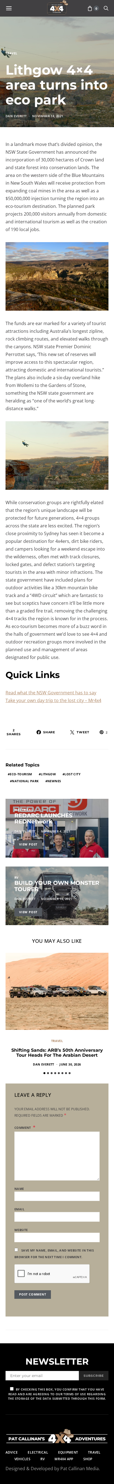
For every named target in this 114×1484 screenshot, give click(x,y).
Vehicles (22, 1459)
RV (16, 877)
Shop (87, 1459)
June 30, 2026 (70, 1064)
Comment (23, 1128)
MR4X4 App (64, 1459)
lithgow (48, 774)
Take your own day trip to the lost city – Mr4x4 (53, 700)
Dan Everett (16, 116)
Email (19, 1209)
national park (25, 781)
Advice (12, 1452)
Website (21, 1230)
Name (19, 1189)
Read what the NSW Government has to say (51, 693)
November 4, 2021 (55, 831)
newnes (54, 781)
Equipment (68, 1452)
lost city (72, 774)
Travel (11, 53)
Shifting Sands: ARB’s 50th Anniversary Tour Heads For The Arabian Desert (57, 1053)
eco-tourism (21, 774)
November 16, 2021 (56, 899)
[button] (44, 1073)
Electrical (23, 810)
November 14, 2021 (47, 116)
